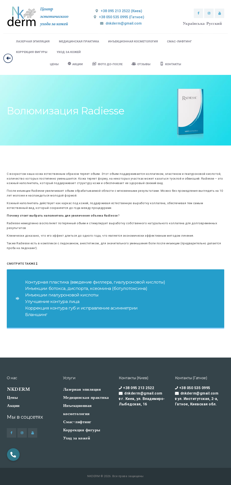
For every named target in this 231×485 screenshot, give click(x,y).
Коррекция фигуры (81, 429)
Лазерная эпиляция (82, 389)
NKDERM (18, 389)
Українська (194, 23)
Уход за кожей (76, 438)
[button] (13, 452)
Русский (214, 23)
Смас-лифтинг (77, 421)
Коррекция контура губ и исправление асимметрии (81, 308)
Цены (12, 397)
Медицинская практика (86, 397)
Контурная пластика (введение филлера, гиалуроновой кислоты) (95, 282)
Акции (13, 405)
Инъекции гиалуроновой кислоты (61, 295)
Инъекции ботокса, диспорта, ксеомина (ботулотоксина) (86, 288)
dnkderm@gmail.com (143, 393)
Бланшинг (36, 314)
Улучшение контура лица (52, 301)
